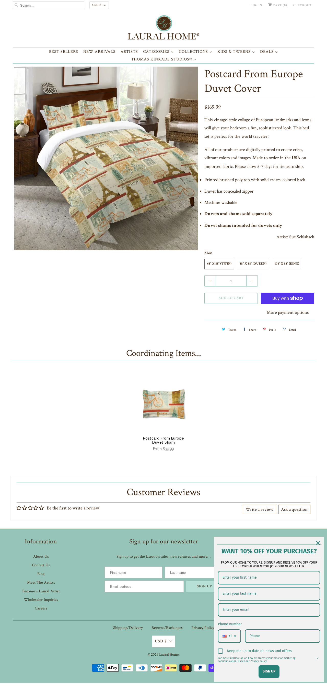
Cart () (279, 5)
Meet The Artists (41, 582)
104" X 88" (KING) (287, 264)
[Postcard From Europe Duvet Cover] (106, 158)
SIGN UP (269, 671)
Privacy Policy (202, 627)
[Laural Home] (163, 28)
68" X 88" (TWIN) (219, 264)
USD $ (96, 5)
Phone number (230, 624)
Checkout (302, 5)
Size (208, 252)
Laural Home (169, 654)
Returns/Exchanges (167, 627)
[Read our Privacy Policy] (317, 659)
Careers (41, 608)
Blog (40, 574)
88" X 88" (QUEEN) (253, 264)
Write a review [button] (259, 509)
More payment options (288, 312)
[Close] (318, 543)
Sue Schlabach (301, 237)
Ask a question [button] (294, 509)
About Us (41, 556)
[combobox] (229, 636)
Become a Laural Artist (41, 591)
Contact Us (41, 565)
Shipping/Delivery (128, 627)
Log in (256, 5)
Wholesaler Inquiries (41, 599)
